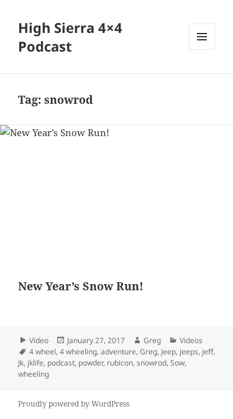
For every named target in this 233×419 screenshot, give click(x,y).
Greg (152, 340)
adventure (118, 351)
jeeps (189, 351)
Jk (21, 362)
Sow (177, 362)
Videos (191, 340)
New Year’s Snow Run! (81, 286)
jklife (35, 362)
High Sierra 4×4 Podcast (70, 36)
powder (90, 362)
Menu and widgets (202, 49)
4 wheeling (78, 351)
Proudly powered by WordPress (73, 403)
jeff (207, 351)
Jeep (168, 351)
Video (38, 340)
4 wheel (42, 351)
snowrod (152, 362)
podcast (61, 362)
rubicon (120, 362)
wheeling (33, 374)
